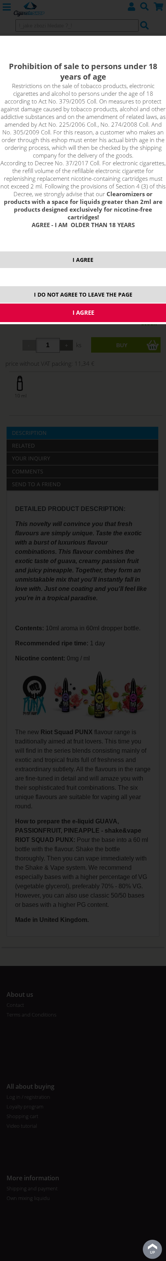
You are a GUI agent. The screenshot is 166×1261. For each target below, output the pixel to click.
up (152, 1249)
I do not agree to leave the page (83, 294)
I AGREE (83, 259)
